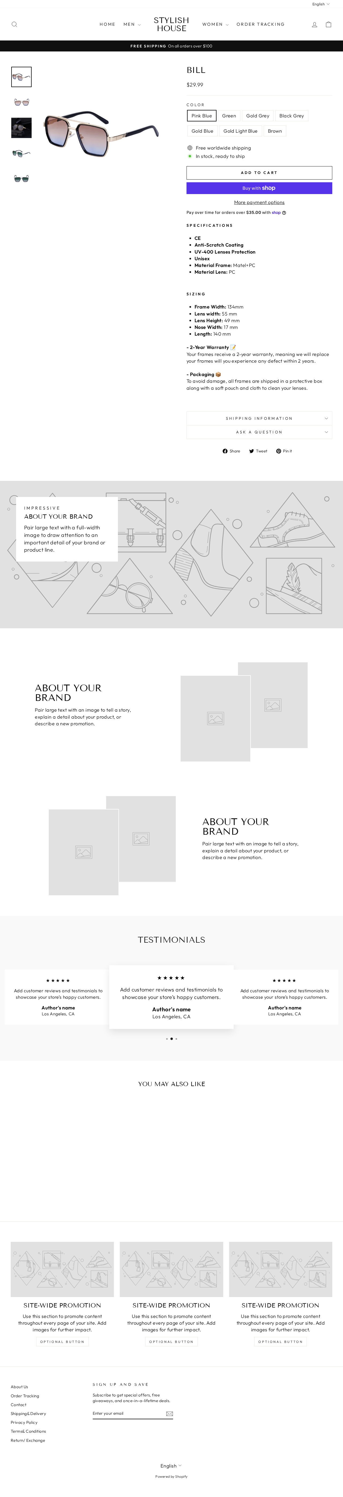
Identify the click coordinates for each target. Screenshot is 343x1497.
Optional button (62, 1342)
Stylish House (171, 24)
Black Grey (291, 116)
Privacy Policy (24, 1422)
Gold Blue (202, 131)
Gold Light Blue (240, 131)
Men (130, 24)
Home (107, 24)
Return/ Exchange (28, 1440)
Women (213, 24)
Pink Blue (202, 116)
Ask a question (259, 432)
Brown (275, 131)
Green (229, 116)
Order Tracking (261, 24)
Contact (18, 1404)
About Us (19, 1386)
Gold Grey (257, 116)
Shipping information (259, 418)
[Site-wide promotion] (62, 1269)
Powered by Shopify (171, 1476)
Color (196, 104)
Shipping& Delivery (28, 1413)
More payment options (259, 202)
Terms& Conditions (28, 1431)
